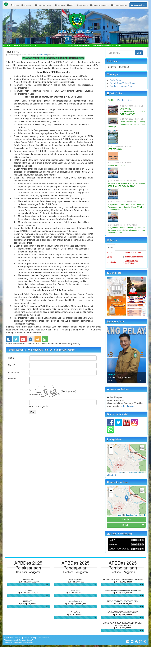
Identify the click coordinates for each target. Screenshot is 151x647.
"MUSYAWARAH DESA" (118, 261)
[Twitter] (16, 338)
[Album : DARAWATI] (117, 305)
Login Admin (139, 5)
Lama (111, 247)
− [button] (111, 452)
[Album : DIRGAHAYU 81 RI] (136, 286)
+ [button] (111, 447)
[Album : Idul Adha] (117, 286)
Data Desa (82, 5)
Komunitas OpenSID (26, 640)
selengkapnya (126, 398)
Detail (125, 525)
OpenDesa (18, 637)
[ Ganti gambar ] (68, 391)
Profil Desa (27, 5)
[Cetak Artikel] (38, 338)
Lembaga (60, 5)
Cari (139, 52)
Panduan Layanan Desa (121, 86)
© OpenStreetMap (130, 472)
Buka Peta (126, 519)
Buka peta (111, 474)
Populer (121, 100)
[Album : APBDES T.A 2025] (136, 305)
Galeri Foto (115, 272)
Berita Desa (42, 54)
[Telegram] (30, 338)
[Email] (23, 338)
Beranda (16, 5)
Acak (130, 100)
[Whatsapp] (45, 338)
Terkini (111, 100)
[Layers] (142, 447)
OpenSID (141, 472)
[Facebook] (9, 338)
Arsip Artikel (115, 93)
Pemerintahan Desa (44, 5)
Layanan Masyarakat (99, 5)
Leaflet (120, 472)
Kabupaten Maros (119, 5)
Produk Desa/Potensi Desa (122, 83)
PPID (71, 5)
